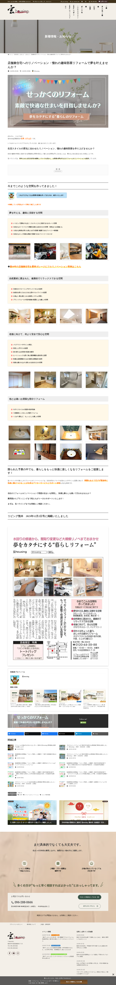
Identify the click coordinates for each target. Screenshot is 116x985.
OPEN (59, 171)
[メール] (13, 953)
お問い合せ (104, 1)
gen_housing (65, 1)
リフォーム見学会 (55, 935)
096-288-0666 (24, 902)
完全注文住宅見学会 (56, 945)
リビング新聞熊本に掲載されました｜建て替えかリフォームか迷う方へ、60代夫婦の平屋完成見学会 (94, 706)
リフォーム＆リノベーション (32, 794)
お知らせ (79, 701)
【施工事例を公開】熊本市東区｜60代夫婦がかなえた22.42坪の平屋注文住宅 (45, 705)
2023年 (20, 794)
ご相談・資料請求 (45, 924)
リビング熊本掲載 (45, 794)
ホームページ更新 (28, 701)
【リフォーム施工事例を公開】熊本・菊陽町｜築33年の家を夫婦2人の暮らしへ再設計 (21, 705)
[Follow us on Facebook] (9, 953)
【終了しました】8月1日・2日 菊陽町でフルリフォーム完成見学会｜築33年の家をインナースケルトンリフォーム (58, 939)
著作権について (31, 924)
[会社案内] (98, 11)
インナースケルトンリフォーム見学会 (59, 954)
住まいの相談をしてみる (73, 982)
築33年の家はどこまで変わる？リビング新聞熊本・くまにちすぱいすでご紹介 (70, 705)
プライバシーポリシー (16, 924)
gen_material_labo (75, 1)
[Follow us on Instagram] (18, 953)
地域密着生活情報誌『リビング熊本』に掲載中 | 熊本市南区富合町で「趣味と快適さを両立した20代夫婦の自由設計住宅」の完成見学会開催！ (34, 773)
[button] (89, 897)
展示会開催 (103, 701)
